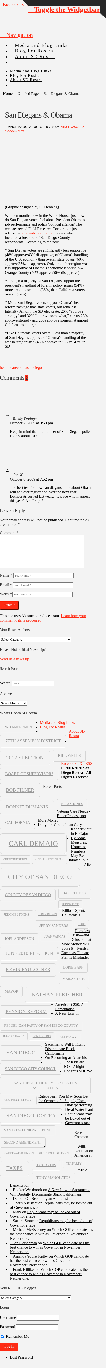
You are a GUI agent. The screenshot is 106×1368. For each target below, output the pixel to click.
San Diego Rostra (31, 1116)
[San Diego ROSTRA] (19, 60)
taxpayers (46, 1165)
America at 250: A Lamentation (69, 1006)
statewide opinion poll (38, 233)
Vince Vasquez (72, 126)
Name (6, 575)
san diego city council (30, 1068)
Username (8, 1317)
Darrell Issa (74, 893)
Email (6, 585)
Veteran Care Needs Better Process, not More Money (63, 815)
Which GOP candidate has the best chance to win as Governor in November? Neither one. (51, 1234)
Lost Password (21, 1357)
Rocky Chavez (13, 1036)
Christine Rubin (15, 859)
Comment (9, 533)
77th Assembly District (33, 740)
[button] (16, 35)
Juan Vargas (54, 936)
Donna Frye (70, 904)
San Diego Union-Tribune (27, 1130)
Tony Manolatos (53, 1178)
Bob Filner (20, 790)
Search (5, 683)
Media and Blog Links (57, 722)
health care (8, 367)
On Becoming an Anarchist (66, 1058)
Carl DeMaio (33, 843)
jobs (82, 924)
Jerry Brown (47, 914)
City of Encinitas (49, 859)
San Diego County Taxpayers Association (45, 1085)
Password (7, 1327)
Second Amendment (22, 1142)
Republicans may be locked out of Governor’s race (78, 1118)
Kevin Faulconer (28, 969)
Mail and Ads (74, 979)
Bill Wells (69, 755)
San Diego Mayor (18, 1100)
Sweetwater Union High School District (36, 1153)
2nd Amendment (19, 727)
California (17, 822)
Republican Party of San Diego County (41, 1025)
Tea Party (74, 1163)
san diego (34, 367)
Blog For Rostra (52, 727)
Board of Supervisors (29, 773)
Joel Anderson (19, 938)
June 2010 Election (29, 953)
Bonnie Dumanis (27, 806)
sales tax (68, 1037)
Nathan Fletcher (57, 994)
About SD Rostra (77, 733)
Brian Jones (72, 804)
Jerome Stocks (16, 914)
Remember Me (17, 1336)
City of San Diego (40, 877)
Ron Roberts (42, 1036)
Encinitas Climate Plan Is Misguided (75, 955)
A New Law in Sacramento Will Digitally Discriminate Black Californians (50, 1192)
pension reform (26, 1011)
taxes (14, 1168)
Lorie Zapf (73, 967)
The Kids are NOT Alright (74, 1064)
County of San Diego (28, 894)
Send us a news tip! (15, 659)
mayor (11, 991)
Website (6, 594)
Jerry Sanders (53, 926)
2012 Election (25, 758)
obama (22, 367)
